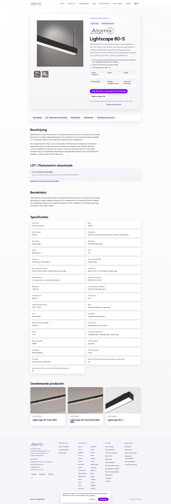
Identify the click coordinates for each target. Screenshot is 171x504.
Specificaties (88, 118)
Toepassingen (84, 3)
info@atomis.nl (35, 467)
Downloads (62, 453)
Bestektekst (75, 118)
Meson (93, 470)
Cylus (92, 449)
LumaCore (81, 470)
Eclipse (80, 452)
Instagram (42, 474)
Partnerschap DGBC (112, 472)
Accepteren (103, 499)
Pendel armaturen (108, 23)
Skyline (93, 485)
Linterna (93, 467)
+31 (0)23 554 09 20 (37, 470)
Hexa (80, 461)
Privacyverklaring (131, 465)
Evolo (92, 452)
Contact (128, 3)
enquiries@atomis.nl (37, 464)
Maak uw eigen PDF (99, 96)
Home (62, 3)
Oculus (93, 479)
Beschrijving (37, 118)
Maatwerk (108, 459)
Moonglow (82, 476)
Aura (80, 446)
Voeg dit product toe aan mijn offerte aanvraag (109, 91)
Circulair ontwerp (111, 453)
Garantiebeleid (130, 461)
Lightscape (94, 23)
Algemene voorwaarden (129, 457)
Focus (80, 458)
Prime (93, 482)
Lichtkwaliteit (110, 462)
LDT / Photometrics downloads (56, 118)
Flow (92, 455)
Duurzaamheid (110, 450)
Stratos (81, 488)
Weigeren (92, 499)
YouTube (50, 474)
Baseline (94, 446)
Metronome (82, 473)
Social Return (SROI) (112, 469)
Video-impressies (131, 453)
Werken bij (108, 475)
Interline (81, 464)
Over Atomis (118, 3)
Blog (94, 3)
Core (80, 449)
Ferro (80, 455)
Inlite (92, 461)
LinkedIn (33, 474)
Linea (80, 467)
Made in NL (109, 456)
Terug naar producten (113, 104)
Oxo (79, 482)
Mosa (92, 476)
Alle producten (64, 446)
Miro (92, 473)
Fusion (93, 458)
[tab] (37, 74)
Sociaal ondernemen (112, 465)
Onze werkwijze (104, 3)
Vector (93, 488)
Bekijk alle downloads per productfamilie (44, 181)
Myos (80, 479)
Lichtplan (108, 478)
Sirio (80, 485)
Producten (72, 3)
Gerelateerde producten (105, 118)
